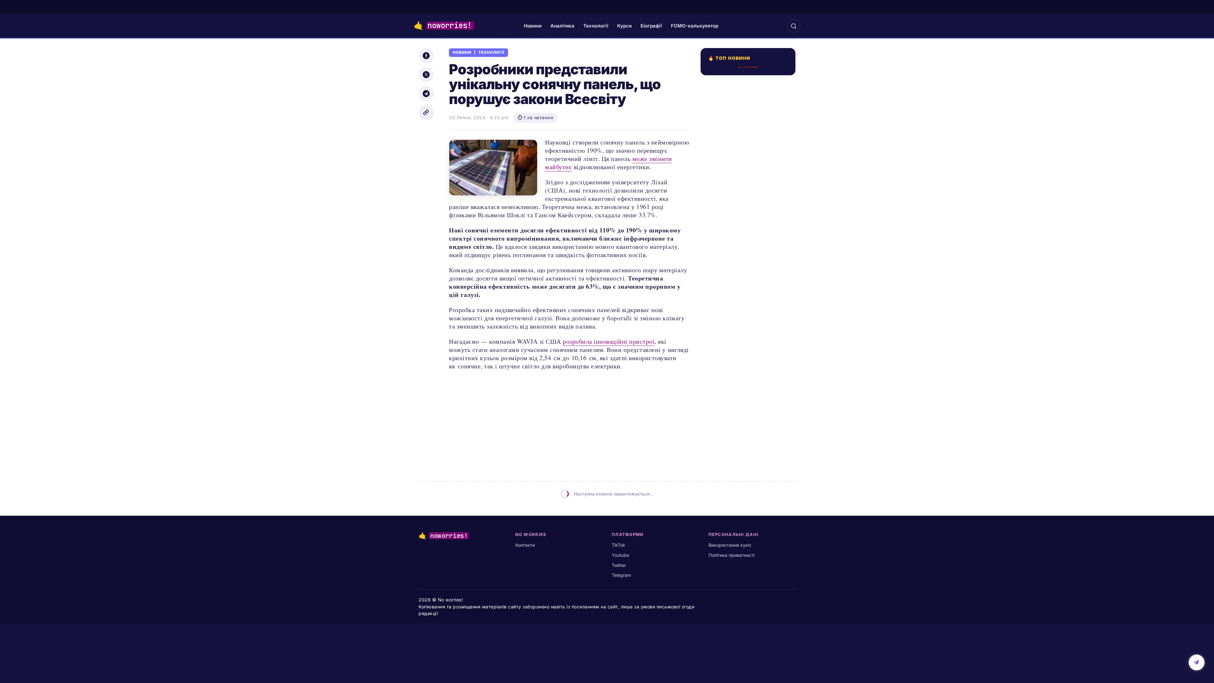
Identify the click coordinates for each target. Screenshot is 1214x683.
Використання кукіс (729, 545)
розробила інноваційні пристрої (608, 341)
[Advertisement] (749, 306)
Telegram (621, 575)
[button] (793, 26)
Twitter (619, 565)
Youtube (620, 555)
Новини (533, 26)
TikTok (618, 545)
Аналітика (562, 26)
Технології (595, 26)
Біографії (651, 26)
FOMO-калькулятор (694, 26)
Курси (624, 26)
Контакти (525, 545)
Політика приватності (731, 555)
